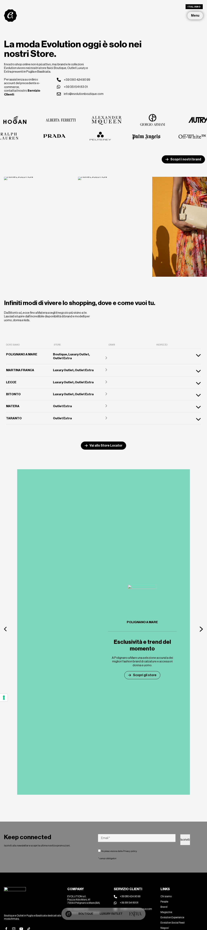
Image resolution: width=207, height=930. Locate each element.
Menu (195, 15)
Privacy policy (130, 851)
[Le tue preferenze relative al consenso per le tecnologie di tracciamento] (4, 697)
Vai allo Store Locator (106, 445)
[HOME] (68, 913)
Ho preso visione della (119, 851)
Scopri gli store (144, 675)
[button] (5, 628)
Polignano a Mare (142, 622)
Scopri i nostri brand (185, 159)
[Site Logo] (10, 15)
